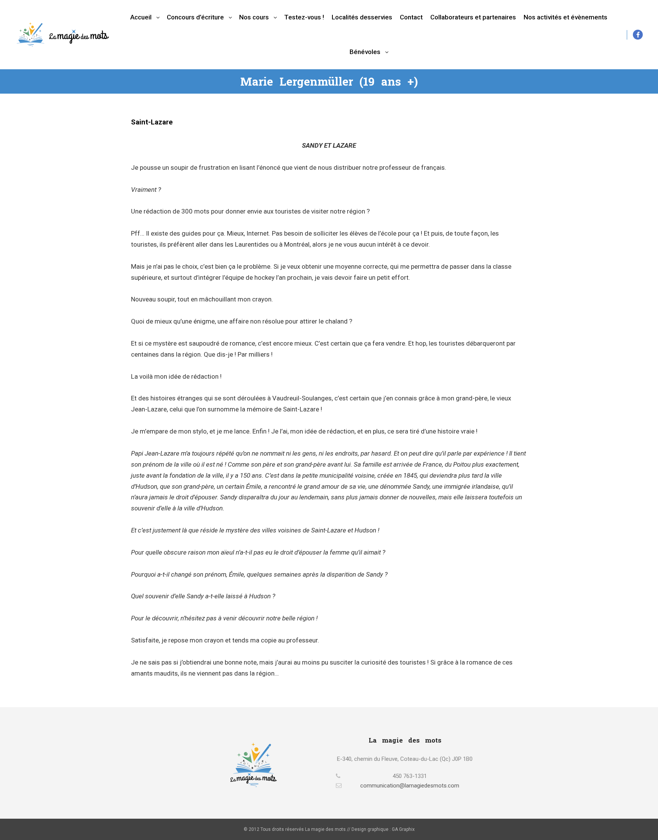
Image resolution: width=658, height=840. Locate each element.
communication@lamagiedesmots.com (409, 785)
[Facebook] (638, 35)
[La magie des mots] (62, 34)
